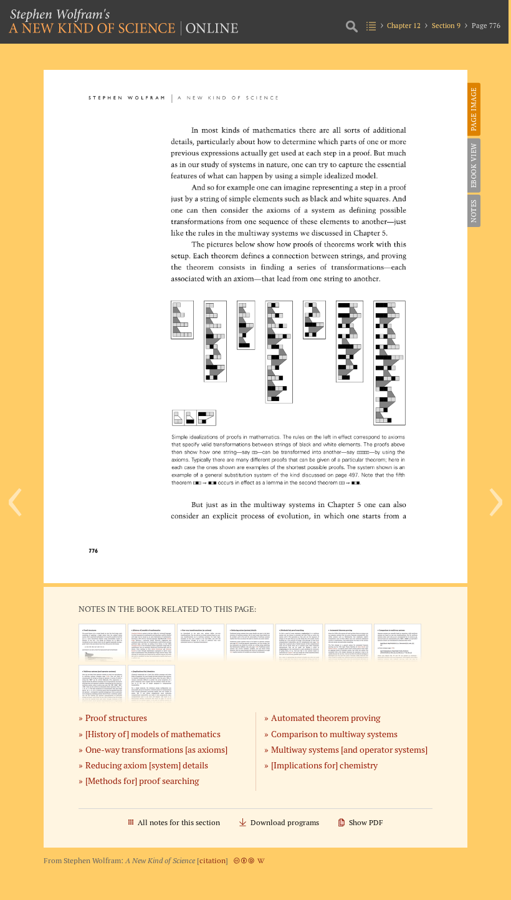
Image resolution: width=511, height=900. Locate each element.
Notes (473, 211)
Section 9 (446, 25)
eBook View (473, 165)
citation (212, 860)
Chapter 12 (404, 25)
